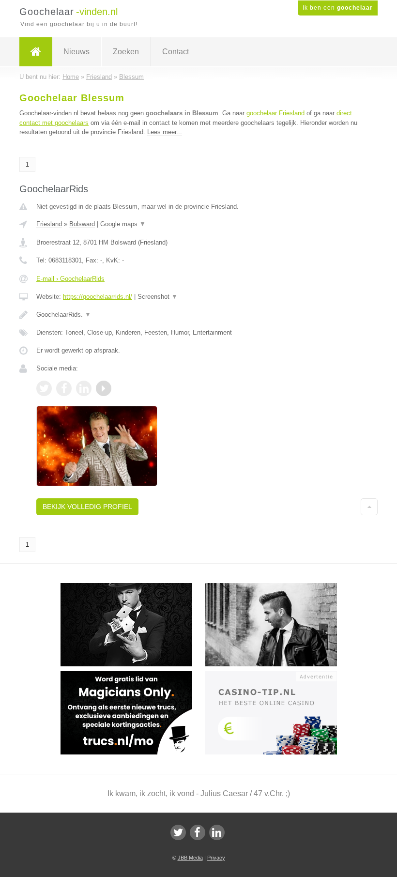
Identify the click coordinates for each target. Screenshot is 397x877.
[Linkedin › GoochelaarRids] (84, 388)
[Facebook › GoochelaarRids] (64, 388)
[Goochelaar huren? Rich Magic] (277, 587)
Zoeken (126, 51)
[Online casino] (277, 675)
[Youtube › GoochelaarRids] (103, 388)
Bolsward (82, 224)
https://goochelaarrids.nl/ (97, 296)
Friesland (49, 224)
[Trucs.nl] (133, 675)
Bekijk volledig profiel (87, 506)
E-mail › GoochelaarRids (70, 278)
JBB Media (190, 858)
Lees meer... (164, 132)
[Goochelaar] (35, 51)
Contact (175, 51)
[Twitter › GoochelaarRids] (44, 388)
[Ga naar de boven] (369, 506)
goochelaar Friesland (275, 113)
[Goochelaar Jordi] (133, 587)
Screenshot (157, 296)
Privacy (216, 858)
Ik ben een (338, 7)
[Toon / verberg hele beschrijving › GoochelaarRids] (198, 315)
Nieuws (76, 51)
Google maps (123, 224)
